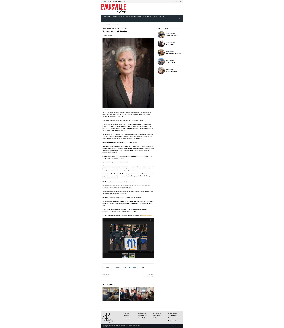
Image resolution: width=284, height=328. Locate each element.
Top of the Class (170, 62)
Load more (169, 77)
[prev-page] (103, 303)
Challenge (105, 276)
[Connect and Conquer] (145, 294)
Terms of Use (157, 325)
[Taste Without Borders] (111, 294)
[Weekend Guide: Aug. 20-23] (161, 52)
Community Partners (170, 69)
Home (104, 24)
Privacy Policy (151, 325)
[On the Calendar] (128, 294)
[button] (179, 18)
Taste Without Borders (111, 299)
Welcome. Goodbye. (148, 276)
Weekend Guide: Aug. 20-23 (173, 53)
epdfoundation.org (147, 215)
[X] (180, 1)
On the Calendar (128, 299)
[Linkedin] (178, 1)
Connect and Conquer (145, 299)
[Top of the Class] (161, 61)
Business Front (118, 24)
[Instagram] (176, 1)
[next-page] (106, 303)
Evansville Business (110, 24)
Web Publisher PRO (177, 325)
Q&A (125, 28)
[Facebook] (174, 1)
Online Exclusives (170, 51)
